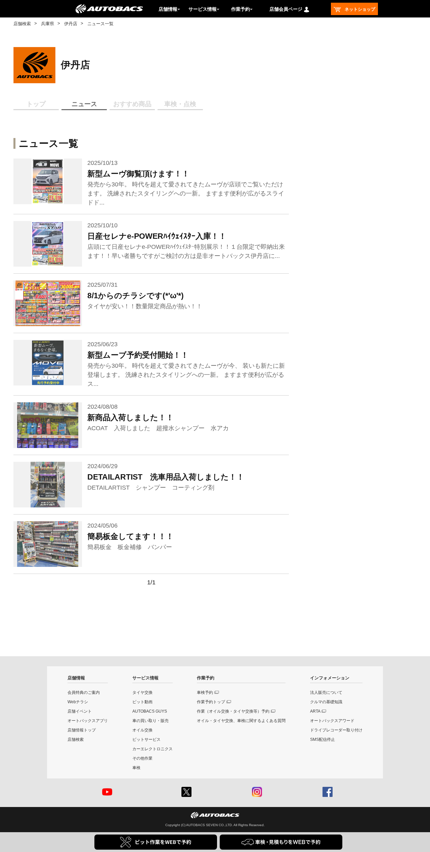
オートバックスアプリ (88, 720)
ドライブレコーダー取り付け (336, 730)
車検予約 (205, 692)
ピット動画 (142, 702)
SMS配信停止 (322, 739)
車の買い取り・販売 (150, 720)
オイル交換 (142, 730)
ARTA (315, 711)
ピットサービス (146, 739)
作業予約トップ (211, 702)
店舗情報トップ (82, 730)
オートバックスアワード (332, 720)
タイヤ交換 (142, 692)
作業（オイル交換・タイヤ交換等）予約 (233, 711)
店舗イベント (80, 711)
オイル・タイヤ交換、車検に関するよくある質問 (241, 720)
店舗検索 (22, 23)
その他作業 (142, 758)
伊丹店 (70, 23)
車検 (136, 767)
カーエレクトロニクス (152, 749)
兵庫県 (47, 23)
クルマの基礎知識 (326, 702)
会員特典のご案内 (84, 692)
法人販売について (326, 692)
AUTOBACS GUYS (149, 711)
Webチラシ (78, 702)
